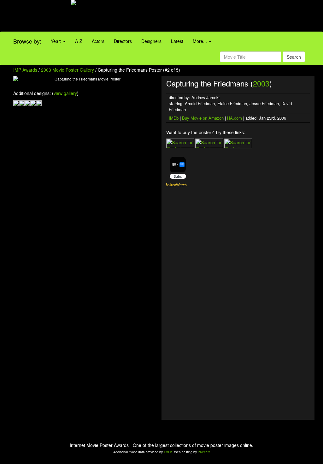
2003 (261, 83)
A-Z (78, 41)
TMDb (168, 452)
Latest (177, 41)
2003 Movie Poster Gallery (67, 70)
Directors (123, 41)
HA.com (234, 118)
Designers (151, 41)
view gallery (65, 93)
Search (294, 57)
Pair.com (204, 452)
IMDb (174, 118)
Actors (98, 41)
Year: (56, 41)
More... (200, 41)
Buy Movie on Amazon (203, 118)
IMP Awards (25, 70)
